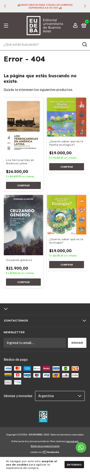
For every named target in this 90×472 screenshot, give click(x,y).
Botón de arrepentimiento (45, 445)
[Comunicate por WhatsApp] (81, 447)
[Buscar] (84, 44)
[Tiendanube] (45, 453)
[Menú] (7, 26)
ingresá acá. (72, 441)
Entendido (74, 464)
